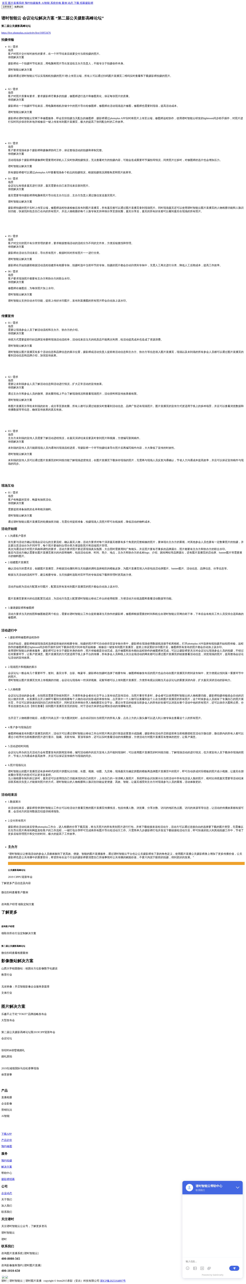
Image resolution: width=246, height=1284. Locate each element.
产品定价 (6, 1140)
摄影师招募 (8, 1179)
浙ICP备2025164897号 (113, 1280)
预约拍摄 (6, 1160)
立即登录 (7, 7)
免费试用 (18, 7)
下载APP (6, 1133)
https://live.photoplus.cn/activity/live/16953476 (26, 32)
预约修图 (6, 1146)
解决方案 (6, 1166)
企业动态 (6, 1193)
